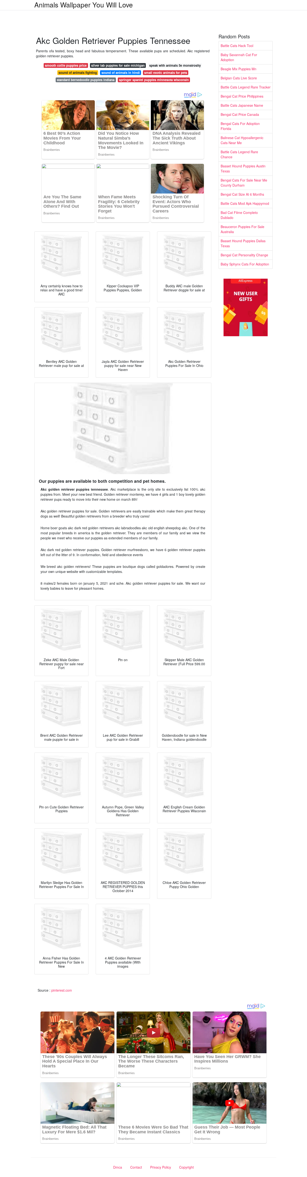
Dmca (117, 1167)
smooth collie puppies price (66, 65)
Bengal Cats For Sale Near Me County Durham (244, 183)
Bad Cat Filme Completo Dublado (239, 215)
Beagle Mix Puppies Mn (238, 68)
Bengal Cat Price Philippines (242, 96)
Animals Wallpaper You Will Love (83, 4)
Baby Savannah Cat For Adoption (239, 57)
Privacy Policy (160, 1167)
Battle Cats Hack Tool (237, 45)
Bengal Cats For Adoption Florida (240, 126)
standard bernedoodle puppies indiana (85, 79)
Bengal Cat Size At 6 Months (242, 194)
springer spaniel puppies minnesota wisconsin (154, 79)
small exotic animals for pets (165, 72)
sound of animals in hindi (120, 72)
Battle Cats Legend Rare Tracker (246, 87)
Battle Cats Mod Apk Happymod (245, 203)
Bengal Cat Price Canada (240, 114)
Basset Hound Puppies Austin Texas (243, 168)
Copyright (186, 1167)
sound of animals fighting (78, 72)
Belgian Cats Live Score (239, 78)
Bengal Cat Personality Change (244, 255)
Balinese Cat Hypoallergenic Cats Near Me (242, 140)
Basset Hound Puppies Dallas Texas (243, 243)
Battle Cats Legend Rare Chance (239, 154)
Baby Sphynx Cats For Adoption (245, 264)
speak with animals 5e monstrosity (175, 65)
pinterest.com (61, 990)
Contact (136, 1167)
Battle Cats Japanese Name (242, 105)
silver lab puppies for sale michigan (118, 65)
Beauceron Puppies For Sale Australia (242, 229)
